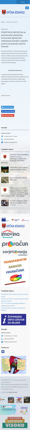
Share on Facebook (9, 111)
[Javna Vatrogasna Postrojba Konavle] (11, 400)
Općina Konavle (12, 392)
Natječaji (8, 22)
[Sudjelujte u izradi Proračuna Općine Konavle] (3, 399)
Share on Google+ (9, 115)
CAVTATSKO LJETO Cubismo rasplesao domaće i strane (19, 168)
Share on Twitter (8, 107)
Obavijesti (15, 22)
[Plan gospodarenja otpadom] (20, 365)
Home (3, 22)
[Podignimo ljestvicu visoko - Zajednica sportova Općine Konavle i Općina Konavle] (15, 422)
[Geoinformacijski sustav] (27, 400)
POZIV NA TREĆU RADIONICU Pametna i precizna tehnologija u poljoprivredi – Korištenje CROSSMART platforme (14, 159)
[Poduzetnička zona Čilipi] (19, 400)
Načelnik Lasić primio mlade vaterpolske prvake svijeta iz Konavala (19, 203)
